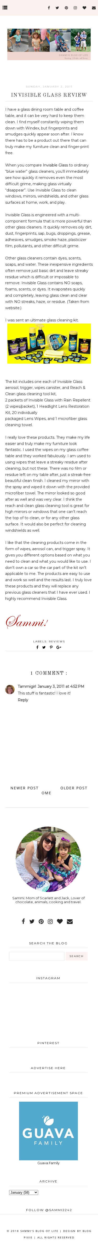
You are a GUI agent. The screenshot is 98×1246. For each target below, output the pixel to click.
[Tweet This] (45, 647)
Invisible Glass (55, 165)
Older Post (74, 787)
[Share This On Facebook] (38, 647)
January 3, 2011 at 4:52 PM (61, 686)
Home (48, 790)
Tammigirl (27, 686)
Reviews (57, 641)
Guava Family (48, 1163)
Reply (23, 700)
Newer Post (24, 787)
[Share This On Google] (59, 647)
